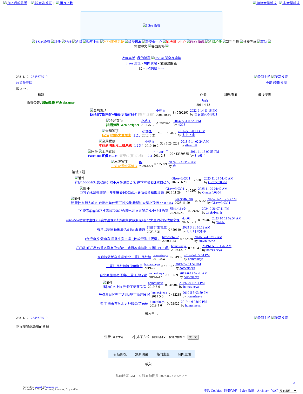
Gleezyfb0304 (180, 178)
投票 (284, 82)
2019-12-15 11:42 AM (216, 246)
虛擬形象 (134, 41)
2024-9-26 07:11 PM (215, 208)
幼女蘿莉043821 (205, 114)
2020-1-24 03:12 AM (208, 237)
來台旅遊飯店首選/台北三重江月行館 (124, 257)
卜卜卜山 (188, 135)
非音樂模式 (291, 3)
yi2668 (185, 218)
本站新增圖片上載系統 (115, 145)
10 (45, 76)
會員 (79, 41)
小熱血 (203, 100)
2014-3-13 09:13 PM (191, 131)
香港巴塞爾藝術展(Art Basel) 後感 (121, 229)
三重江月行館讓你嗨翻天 (124, 266)
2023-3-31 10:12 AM (196, 227)
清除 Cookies (212, 390)
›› (48, 76)
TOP (293, 383)
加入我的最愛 (17, 3)
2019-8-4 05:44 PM (197, 255)
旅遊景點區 (24, 82)
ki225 (181, 124)
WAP (274, 390)
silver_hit (191, 145)
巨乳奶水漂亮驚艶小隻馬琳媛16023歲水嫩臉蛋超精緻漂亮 (122, 192)
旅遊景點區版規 (124, 166)
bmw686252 (170, 237)
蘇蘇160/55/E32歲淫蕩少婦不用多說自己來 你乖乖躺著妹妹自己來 (122, 182)
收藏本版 (128, 58)
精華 (276, 82)
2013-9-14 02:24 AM (195, 141)
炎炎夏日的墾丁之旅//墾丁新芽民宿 (124, 294)
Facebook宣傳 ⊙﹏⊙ (103, 155)
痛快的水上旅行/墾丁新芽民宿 (124, 287)
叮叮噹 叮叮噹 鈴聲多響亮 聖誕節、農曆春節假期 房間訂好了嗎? (122, 248)
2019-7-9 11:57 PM (188, 264)
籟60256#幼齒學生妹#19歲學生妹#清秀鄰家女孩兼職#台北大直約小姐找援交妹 (123, 220)
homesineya (179, 246)
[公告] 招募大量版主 (116, 135)
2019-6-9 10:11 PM (192, 283)
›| (50, 76)
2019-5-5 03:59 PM (195, 292)
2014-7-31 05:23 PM (187, 121)
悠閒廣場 (150, 63)
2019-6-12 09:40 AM (193, 273)
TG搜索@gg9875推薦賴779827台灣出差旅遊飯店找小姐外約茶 (123, 210)
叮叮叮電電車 (157, 227)
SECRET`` (161, 152)
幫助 (264, 41)
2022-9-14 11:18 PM (203, 110)
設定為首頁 (43, 3)
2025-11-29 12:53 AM (222, 199)
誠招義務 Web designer (122, 125)
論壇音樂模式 (266, 3)
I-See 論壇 (43, 41)
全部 (269, 82)
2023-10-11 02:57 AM (226, 218)
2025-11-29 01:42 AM (212, 188)
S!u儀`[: (200, 155)
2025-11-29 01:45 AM (218, 178)
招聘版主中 (155, 68)
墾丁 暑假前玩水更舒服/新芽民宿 (124, 303)
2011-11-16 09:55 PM (204, 151)
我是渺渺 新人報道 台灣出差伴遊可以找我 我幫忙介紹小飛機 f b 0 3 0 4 (122, 203)
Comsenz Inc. (51, 387)
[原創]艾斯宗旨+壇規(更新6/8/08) (113, 114)
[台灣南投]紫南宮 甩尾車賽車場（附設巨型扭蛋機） (123, 239)
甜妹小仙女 (178, 209)
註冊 (57, 41)
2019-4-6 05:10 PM (194, 301)
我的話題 (143, 58)
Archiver (263, 390)
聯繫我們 (230, 390)
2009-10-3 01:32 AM (182, 162)
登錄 (68, 41)
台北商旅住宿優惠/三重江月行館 (123, 275)
